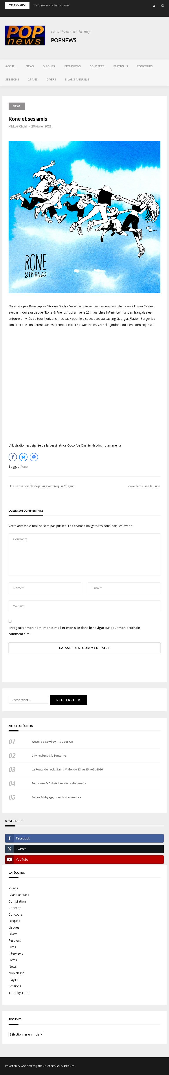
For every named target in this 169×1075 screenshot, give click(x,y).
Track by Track (19, 993)
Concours (145, 66)
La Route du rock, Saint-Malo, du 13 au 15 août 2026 (67, 769)
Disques (49, 66)
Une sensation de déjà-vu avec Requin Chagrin (42, 486)
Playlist (13, 980)
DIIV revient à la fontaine (52, 5)
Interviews (72, 66)
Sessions (12, 79)
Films (12, 947)
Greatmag (53, 1066)
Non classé (16, 973)
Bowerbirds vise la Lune (143, 486)
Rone (24, 466)
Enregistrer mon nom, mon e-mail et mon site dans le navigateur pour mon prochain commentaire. (74, 631)
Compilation (17, 901)
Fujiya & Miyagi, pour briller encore (56, 797)
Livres (13, 960)
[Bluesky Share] (23, 457)
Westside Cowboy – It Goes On (52, 742)
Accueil (11, 66)
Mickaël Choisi (18, 126)
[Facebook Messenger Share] (34, 457)
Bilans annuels (77, 79)
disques (14, 927)
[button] (154, 5)
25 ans (33, 79)
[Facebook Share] (13, 457)
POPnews (63, 40)
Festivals (120, 66)
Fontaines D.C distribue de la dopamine (58, 783)
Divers (51, 79)
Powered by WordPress (20, 1066)
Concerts (97, 66)
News (30, 66)
